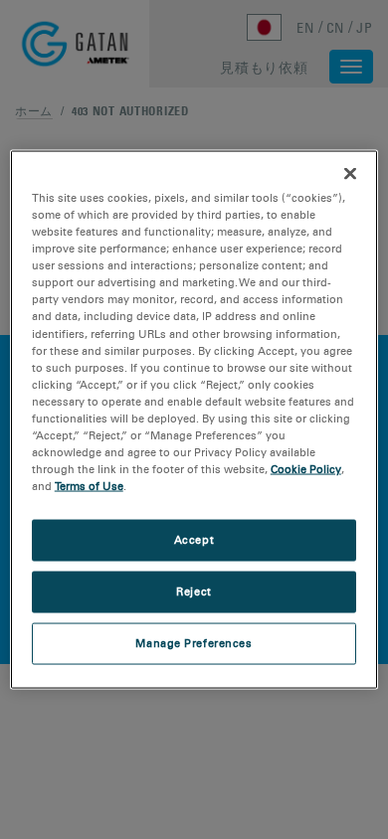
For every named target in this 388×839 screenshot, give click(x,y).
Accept (194, 540)
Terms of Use (89, 486)
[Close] (350, 174)
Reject (193, 591)
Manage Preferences (193, 643)
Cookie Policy (306, 469)
